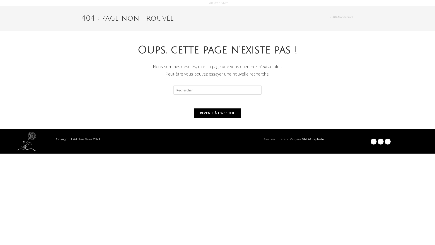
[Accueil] (327, 17)
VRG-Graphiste (313, 139)
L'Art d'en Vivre (217, 3)
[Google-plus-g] (381, 142)
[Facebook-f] (374, 142)
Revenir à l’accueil (217, 113)
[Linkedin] (388, 142)
